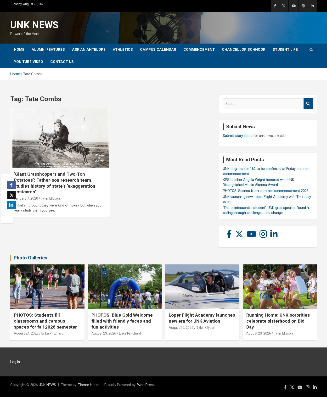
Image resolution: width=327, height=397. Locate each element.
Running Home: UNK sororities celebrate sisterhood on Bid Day (278, 321)
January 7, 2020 (26, 198)
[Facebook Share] (11, 185)
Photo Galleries (30, 258)
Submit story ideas (237, 136)
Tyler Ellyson (50, 198)
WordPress (146, 385)
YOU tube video (28, 62)
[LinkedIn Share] (11, 205)
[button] (10, 214)
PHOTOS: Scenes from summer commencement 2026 (266, 191)
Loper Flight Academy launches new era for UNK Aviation (202, 318)
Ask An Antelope (89, 49)
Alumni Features (48, 49)
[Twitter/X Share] (11, 195)
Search (308, 103)
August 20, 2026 (181, 328)
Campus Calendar (158, 49)
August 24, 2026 (26, 333)
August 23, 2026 (103, 333)
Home (19, 49)
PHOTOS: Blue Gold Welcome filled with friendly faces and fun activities (122, 321)
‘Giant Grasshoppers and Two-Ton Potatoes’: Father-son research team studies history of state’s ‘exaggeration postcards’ (54, 183)
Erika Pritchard (52, 333)
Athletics (123, 49)
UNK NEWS (34, 25)
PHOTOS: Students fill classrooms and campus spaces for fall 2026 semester (45, 321)
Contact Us (62, 62)
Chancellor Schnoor (243, 49)
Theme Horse (89, 385)
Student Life (285, 49)
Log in (15, 362)
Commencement (199, 49)
